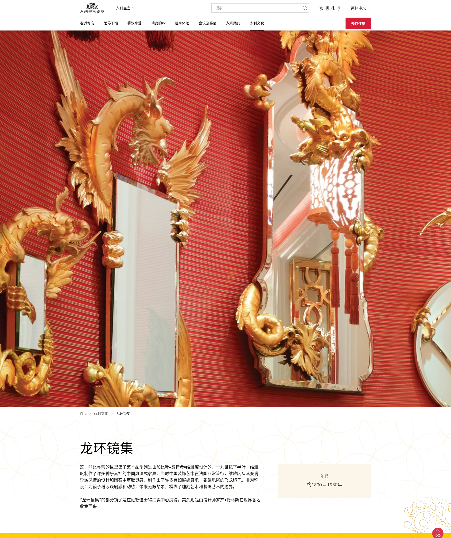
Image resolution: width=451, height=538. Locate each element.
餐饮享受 (134, 23)
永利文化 (257, 23)
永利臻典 (233, 23)
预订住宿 (358, 23)
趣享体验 (182, 23)
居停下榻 (111, 23)
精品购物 (158, 23)
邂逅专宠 (87, 23)
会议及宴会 (208, 23)
